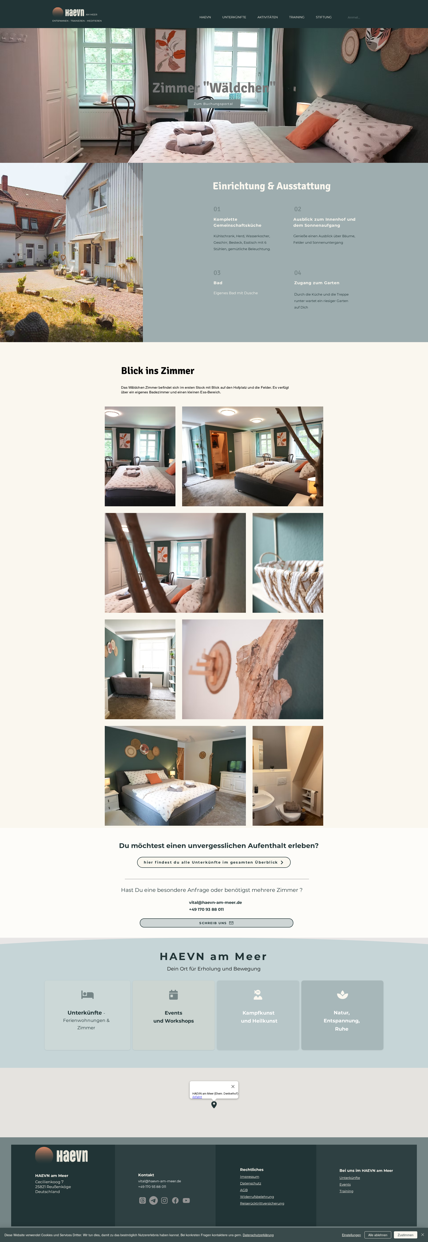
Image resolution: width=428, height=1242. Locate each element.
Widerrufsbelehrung (257, 1197)
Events (345, 1184)
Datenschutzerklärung (258, 1235)
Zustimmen (406, 1235)
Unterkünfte (350, 1178)
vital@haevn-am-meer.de (215, 902)
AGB (244, 1190)
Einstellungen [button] (351, 1235)
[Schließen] (422, 1234)
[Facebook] (175, 1200)
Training (346, 1191)
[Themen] (142, 1200)
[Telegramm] (153, 1200)
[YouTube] (186, 1200)
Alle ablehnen (377, 1235)
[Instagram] (164, 1200)
